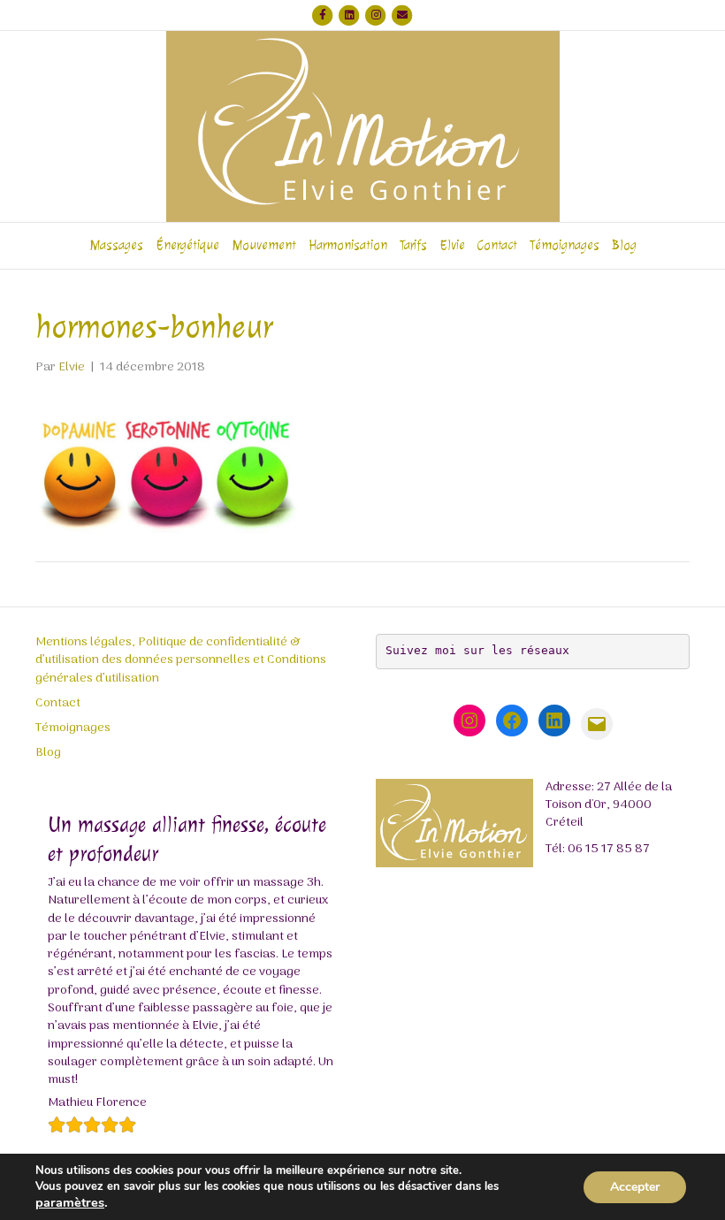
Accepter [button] (635, 1186)
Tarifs (413, 245)
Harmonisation (348, 245)
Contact (497, 245)
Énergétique (187, 245)
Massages (116, 245)
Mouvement (264, 245)
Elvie (452, 245)
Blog (624, 245)
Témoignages (564, 245)
